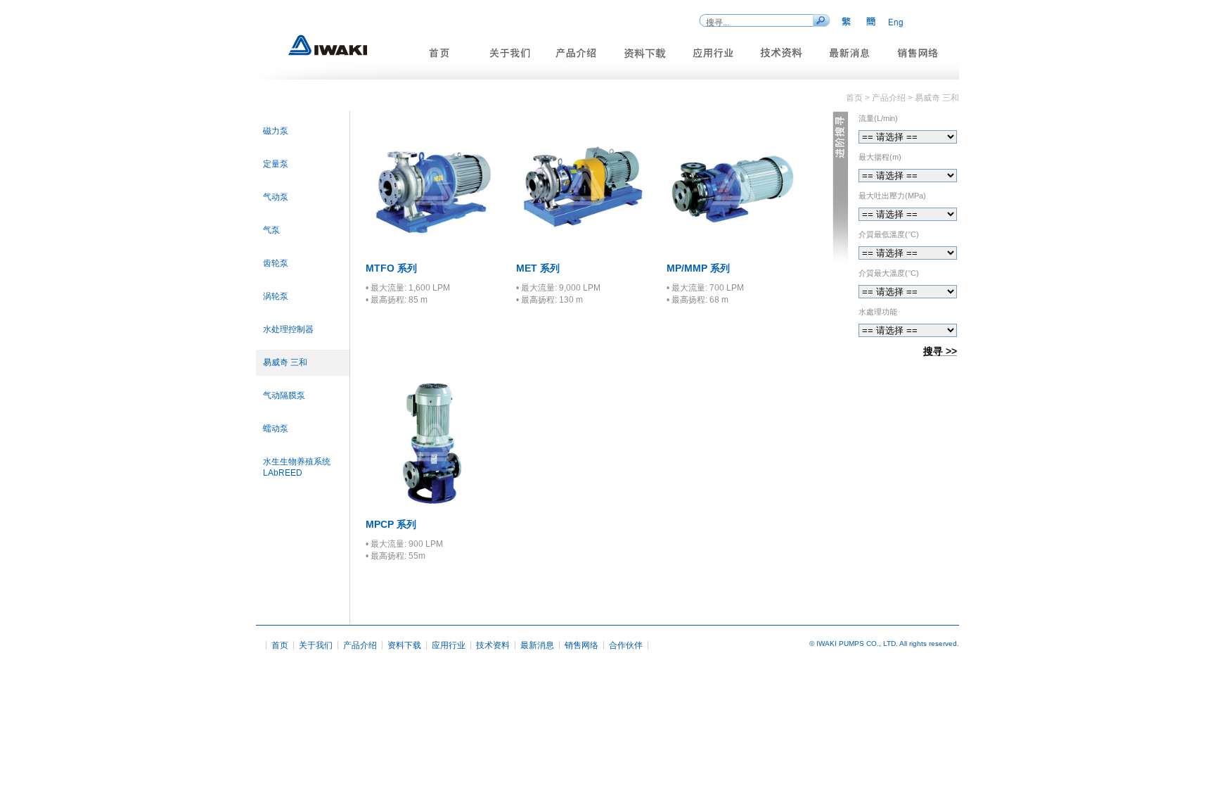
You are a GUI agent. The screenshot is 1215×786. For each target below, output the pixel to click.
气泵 (271, 230)
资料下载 (404, 645)
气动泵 (275, 197)
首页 (279, 645)
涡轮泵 (275, 296)
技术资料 (493, 645)
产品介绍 (360, 645)
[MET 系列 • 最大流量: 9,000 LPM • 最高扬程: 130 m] (583, 250)
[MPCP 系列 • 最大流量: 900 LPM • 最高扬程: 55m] (432, 506)
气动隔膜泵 (284, 395)
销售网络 (581, 645)
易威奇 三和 (285, 362)
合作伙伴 (626, 645)
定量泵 (275, 164)
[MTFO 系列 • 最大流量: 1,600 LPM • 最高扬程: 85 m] (432, 250)
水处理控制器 (288, 329)
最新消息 (537, 645)
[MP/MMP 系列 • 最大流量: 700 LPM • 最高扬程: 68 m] (733, 250)
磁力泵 (275, 131)
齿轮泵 (275, 263)
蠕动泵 (275, 428)
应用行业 (448, 645)
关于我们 (316, 645)
